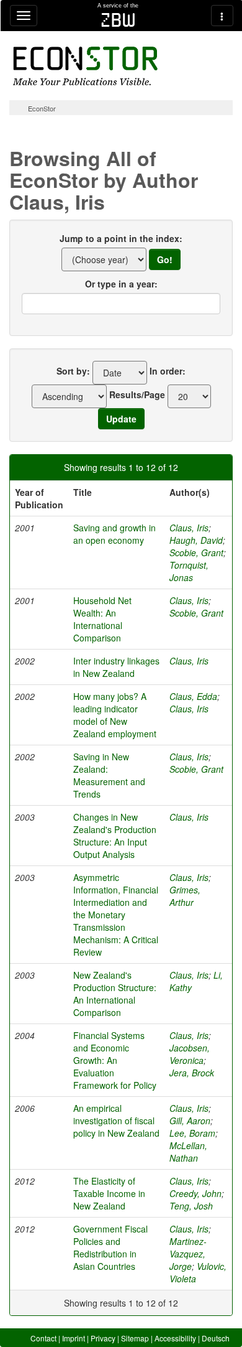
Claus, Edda (193, 696)
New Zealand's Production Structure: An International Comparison (114, 993)
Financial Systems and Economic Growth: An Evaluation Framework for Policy (114, 1060)
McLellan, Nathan (188, 1151)
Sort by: (73, 371)
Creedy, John (195, 1193)
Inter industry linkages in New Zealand (116, 667)
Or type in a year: (121, 283)
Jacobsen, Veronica (189, 1054)
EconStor (42, 108)
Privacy (103, 1338)
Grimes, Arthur (184, 895)
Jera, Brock (191, 1072)
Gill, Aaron (189, 1120)
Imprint (73, 1338)
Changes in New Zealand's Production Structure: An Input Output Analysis (114, 835)
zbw (118, 20)
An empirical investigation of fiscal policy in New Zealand (116, 1120)
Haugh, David (196, 540)
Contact (43, 1338)
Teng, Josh (191, 1206)
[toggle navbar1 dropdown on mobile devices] (23, 15)
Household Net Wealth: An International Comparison (102, 619)
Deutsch (216, 1338)
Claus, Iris (188, 527)
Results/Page (137, 394)
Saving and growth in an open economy (114, 533)
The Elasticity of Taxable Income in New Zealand (109, 1193)
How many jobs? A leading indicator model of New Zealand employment (114, 715)
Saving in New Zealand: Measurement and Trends (109, 775)
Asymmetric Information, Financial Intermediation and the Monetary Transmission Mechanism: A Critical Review (115, 914)
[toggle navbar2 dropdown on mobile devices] (222, 15)
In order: (168, 371)
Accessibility (175, 1338)
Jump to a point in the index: (121, 238)
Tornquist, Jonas (188, 571)
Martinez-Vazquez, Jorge (188, 1253)
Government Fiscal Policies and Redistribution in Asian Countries (110, 1247)
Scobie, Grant (196, 552)
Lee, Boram (192, 1133)
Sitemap (135, 1338)
